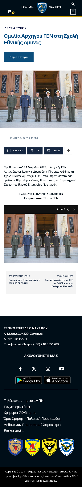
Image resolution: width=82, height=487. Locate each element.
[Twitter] (34, 369)
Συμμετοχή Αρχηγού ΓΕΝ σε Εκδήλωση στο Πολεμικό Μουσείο (59, 283)
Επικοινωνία (14, 431)
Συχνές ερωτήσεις (18, 407)
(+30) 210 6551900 (46, 344)
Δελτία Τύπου (15, 28)
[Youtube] (62, 369)
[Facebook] (20, 369)
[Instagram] (48, 369)
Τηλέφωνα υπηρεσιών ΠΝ (24, 401)
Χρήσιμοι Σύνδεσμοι (20, 413)
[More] (68, 150)
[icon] (73, 12)
